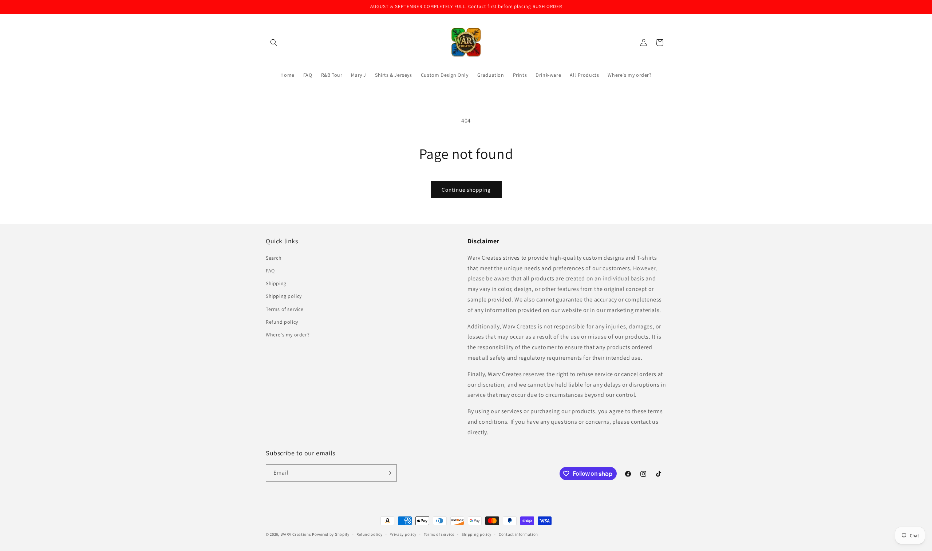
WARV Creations (296, 534)
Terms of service (285, 309)
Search (274, 258)
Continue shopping (466, 189)
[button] (274, 43)
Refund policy (282, 322)
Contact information (518, 534)
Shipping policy (284, 296)
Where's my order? (287, 334)
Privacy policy (403, 534)
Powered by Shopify (331, 534)
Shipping (276, 283)
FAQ (270, 270)
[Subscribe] (388, 473)
